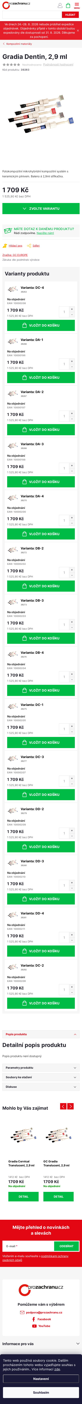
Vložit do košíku (44, 325)
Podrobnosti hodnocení (58, 64)
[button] (23, 1187)
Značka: (15, 255)
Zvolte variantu (44, 209)
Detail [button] (23, 1196)
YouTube (44, 1326)
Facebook (44, 1319)
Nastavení (41, 1379)
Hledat (70, 14)
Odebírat (66, 1246)
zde (57, 1369)
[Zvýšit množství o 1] (72, 309)
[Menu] (76, 5)
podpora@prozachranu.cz (44, 1312)
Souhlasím (41, 1392)
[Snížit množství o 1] (72, 314)
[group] (23, 1159)
